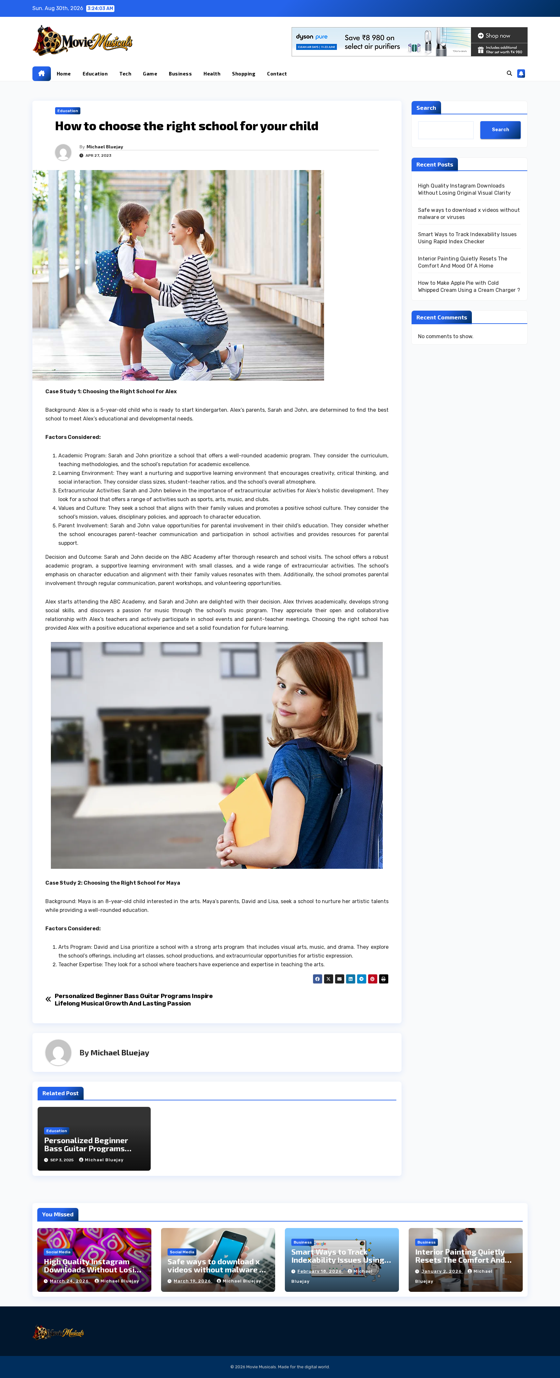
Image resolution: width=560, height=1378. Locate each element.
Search (426, 107)
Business (180, 73)
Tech (125, 73)
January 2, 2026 (442, 1271)
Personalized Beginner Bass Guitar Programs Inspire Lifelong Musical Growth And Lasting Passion (134, 999)
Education (95, 73)
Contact (277, 73)
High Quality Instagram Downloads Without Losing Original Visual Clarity (94, 1269)
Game (150, 73)
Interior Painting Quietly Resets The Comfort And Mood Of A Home (460, 1259)
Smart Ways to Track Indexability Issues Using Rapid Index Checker (337, 1259)
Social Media (58, 1252)
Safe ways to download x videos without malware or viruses (217, 1269)
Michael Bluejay (105, 146)
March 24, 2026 (70, 1281)
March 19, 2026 (193, 1281)
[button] (509, 73)
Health (212, 73)
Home (64, 73)
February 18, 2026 (320, 1271)
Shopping (243, 73)
